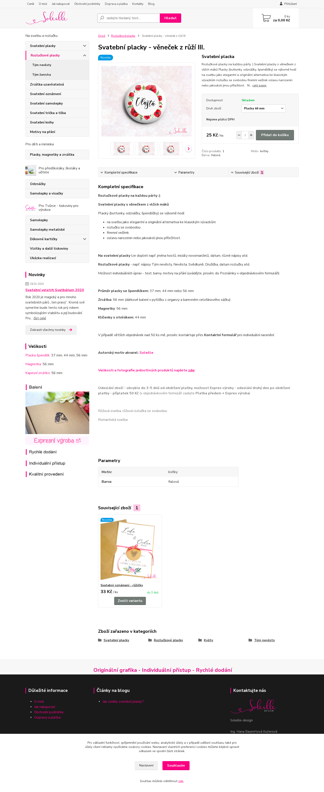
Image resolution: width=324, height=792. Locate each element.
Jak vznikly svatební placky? (123, 701)
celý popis (259, 85)
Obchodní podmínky (87, 4)
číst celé (40, 318)
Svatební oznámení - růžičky (122, 585)
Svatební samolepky (46, 103)
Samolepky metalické (47, 229)
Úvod (101, 36)
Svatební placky (43, 46)
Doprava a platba (116, 4)
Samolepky (39, 220)
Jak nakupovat (61, 4)
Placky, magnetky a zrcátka (52, 154)
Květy (208, 640)
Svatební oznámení (45, 94)
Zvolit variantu (130, 600)
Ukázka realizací (43, 258)
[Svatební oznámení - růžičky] (130, 549)
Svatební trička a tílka (48, 113)
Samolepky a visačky (46, 193)
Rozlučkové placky (45, 55)
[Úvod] (59, 18)
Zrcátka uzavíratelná (47, 84)
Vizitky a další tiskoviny (49, 248)
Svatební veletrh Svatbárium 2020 (54, 290)
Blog (151, 4)
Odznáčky (38, 184)
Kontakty (137, 4)
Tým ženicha (41, 75)
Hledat (170, 18)
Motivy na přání (42, 132)
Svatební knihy (42, 122)
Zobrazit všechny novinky (47, 330)
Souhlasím (176, 765)
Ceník (30, 4)
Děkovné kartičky (43, 239)
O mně (43, 4)
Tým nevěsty (41, 65)
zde (191, 370)
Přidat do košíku (275, 135)
